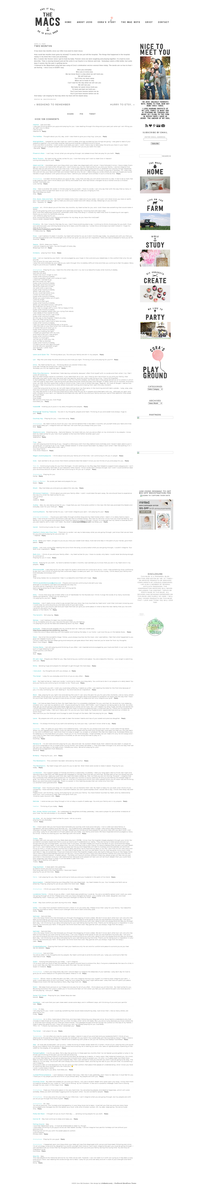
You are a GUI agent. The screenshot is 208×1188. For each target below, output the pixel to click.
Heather (36, 125)
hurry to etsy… (122, 104)
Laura (35, 718)
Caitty (35, 908)
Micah (35, 488)
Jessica (35, 244)
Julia (34, 461)
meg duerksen (38, 867)
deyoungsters (38, 882)
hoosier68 (36, 406)
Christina (36, 224)
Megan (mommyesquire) (42, 456)
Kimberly (36, 253)
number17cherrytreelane (42, 1075)
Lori (34, 359)
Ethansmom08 (38, 569)
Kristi (35, 902)
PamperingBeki (39, 1053)
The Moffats (37, 136)
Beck (35, 695)
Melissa (35, 620)
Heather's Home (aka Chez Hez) (45, 532)
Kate (34, 703)
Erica (35, 236)
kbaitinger (37, 788)
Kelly (35, 595)
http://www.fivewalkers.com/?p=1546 (47, 229)
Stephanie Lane (39, 432)
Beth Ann (36, 554)
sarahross (36, 628)
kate (34, 258)
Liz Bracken (37, 773)
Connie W (36, 1119)
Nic (34, 827)
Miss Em (36, 1156)
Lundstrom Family (40, 894)
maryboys (36, 1002)
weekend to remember (52, 104)
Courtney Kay (38, 418)
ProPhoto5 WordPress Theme (125, 1183)
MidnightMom (38, 141)
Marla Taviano (38, 158)
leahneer (36, 916)
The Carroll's (37, 615)
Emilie (35, 563)
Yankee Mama (38, 647)
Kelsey (35, 547)
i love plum (37, 671)
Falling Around (38, 1124)
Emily (35, 666)
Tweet (92, 114)
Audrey (35, 505)
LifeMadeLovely (107, 1183)
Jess (34, 1044)
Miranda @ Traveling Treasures (44, 412)
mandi (35, 527)
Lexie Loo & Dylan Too (41, 354)
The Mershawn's (39, 761)
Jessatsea (36, 603)
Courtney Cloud (38, 1081)
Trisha (35, 838)
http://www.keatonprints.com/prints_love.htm (50, 630)
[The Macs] (68, 21)
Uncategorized (49, 99)
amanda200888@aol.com (82, 522)
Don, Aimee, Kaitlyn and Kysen (44, 811)
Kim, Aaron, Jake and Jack (43, 199)
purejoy (36, 207)
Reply (44, 131)
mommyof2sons (39, 512)
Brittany (36, 755)
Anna (35, 541)
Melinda (36, 801)
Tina (34, 442)
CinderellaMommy (39, 946)
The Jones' (37, 676)
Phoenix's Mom (39, 153)
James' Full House (39, 995)
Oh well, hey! (38, 659)
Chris (35, 365)
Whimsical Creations (40, 493)
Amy (34, 189)
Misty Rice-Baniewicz (41, 373)
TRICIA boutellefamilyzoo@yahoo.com (47, 583)
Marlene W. (37, 744)
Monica (35, 723)
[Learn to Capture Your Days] (155, 495)
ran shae (36, 818)
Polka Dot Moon (39, 1114)
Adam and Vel (38, 165)
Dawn (35, 637)
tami (34, 681)
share (70, 114)
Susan (35, 961)
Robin (35, 987)
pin (81, 114)
